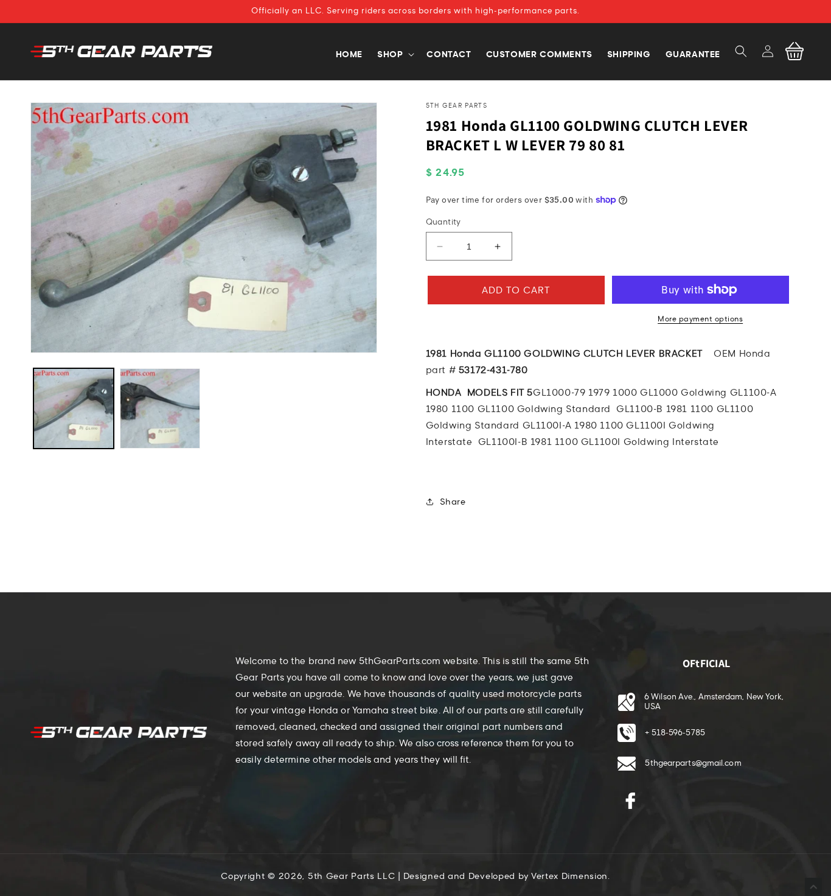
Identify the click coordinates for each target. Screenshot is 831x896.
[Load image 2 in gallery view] (160, 408)
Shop (390, 54)
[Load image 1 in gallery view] (73, 408)
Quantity (443, 222)
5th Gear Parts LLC (351, 876)
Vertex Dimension (569, 876)
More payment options (700, 319)
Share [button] (453, 502)
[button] (741, 51)
